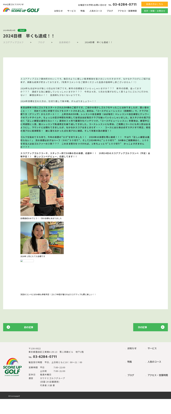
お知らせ (58, 10)
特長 (82, 10)
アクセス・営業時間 (127, 10)
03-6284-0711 (122, 5)
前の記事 (28, 327)
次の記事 (142, 327)
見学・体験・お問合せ (154, 10)
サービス (71, 10)
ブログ (110, 10)
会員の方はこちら (154, 4)
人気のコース (95, 10)
